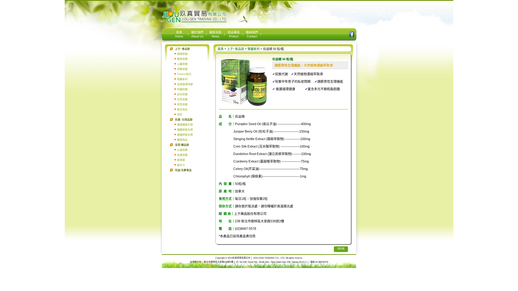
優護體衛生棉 (185, 124)
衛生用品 (182, 109)
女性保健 (182, 99)
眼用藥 (181, 159)
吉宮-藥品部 (182, 144)
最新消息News (215, 34)
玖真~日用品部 (183, 119)
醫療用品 (182, 139)
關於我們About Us (197, 34)
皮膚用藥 (182, 154)
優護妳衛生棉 (185, 134)
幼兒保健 (182, 94)
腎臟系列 (182, 79)
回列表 (341, 248)
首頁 (221, 49)
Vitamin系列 (184, 74)
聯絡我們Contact (252, 34)
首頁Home (179, 34)
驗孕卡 (181, 165)
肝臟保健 (182, 89)
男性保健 (182, 104)
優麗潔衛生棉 (185, 129)
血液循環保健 (185, 84)
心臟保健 (182, 63)
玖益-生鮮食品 (183, 170)
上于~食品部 (182, 48)
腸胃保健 (182, 58)
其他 (179, 114)
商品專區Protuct (234, 34)
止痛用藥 (182, 149)
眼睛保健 (182, 53)
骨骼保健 (182, 69)
